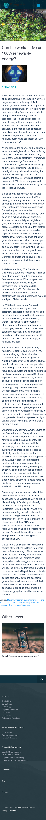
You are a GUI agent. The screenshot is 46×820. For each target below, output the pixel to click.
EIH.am (16, 5)
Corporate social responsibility (13, 757)
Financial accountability (10, 735)
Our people (6, 712)
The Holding (6, 701)
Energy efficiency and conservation (15, 760)
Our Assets (6, 769)
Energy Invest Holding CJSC (24, 807)
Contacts (5, 792)
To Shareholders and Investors (13, 727)
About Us (5, 696)
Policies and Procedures (11, 718)
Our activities (7, 704)
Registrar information (9, 738)
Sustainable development (11, 752)
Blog (3, 781)
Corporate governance (10, 710)
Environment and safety (11, 755)
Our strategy (6, 707)
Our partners (6, 715)
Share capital (7, 732)
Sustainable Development (11, 747)
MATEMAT (13, 810)
